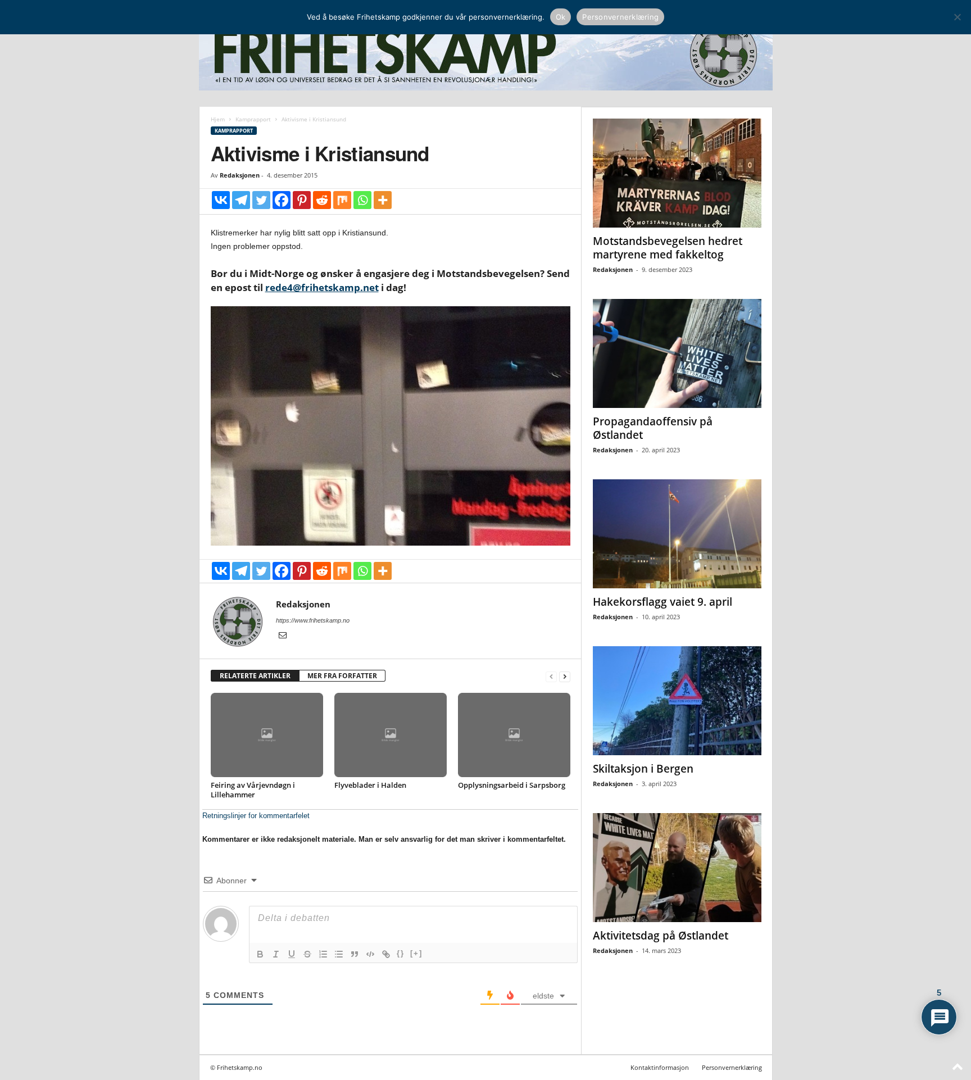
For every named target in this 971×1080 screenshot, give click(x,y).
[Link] (386, 954)
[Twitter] (261, 200)
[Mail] (282, 636)
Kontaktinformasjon (659, 1067)
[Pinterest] (302, 200)
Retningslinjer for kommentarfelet (256, 815)
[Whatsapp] (362, 200)
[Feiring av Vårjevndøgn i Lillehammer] (267, 735)
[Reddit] (322, 200)
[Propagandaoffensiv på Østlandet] (677, 353)
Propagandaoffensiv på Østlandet (653, 428)
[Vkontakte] (221, 200)
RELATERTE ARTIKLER (255, 675)
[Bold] (260, 954)
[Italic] (276, 954)
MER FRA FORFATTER (342, 675)
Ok (561, 16)
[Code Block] (370, 954)
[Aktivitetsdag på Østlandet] (677, 867)
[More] (383, 200)
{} (401, 953)
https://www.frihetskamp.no (313, 620)
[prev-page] (551, 676)
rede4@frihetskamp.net (322, 287)
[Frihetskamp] (486, 53)
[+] (416, 953)
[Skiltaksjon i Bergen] (677, 700)
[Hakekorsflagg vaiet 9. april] (677, 533)
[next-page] (564, 676)
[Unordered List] (339, 954)
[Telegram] (241, 200)
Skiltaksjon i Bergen (643, 768)
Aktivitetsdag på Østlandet (660, 935)
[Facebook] (282, 200)
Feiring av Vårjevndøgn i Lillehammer (253, 790)
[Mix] (342, 200)
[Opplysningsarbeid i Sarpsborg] (514, 735)
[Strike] (307, 954)
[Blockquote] (354, 954)
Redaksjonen (240, 175)
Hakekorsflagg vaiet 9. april (662, 602)
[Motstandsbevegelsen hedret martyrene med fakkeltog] (677, 173)
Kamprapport (253, 119)
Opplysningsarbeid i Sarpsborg (511, 785)
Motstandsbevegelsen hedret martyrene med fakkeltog (667, 248)
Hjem (218, 119)
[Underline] (292, 954)
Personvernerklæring (732, 1067)
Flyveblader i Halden (370, 785)
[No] (957, 16)
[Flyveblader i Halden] (390, 735)
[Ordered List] (323, 954)
